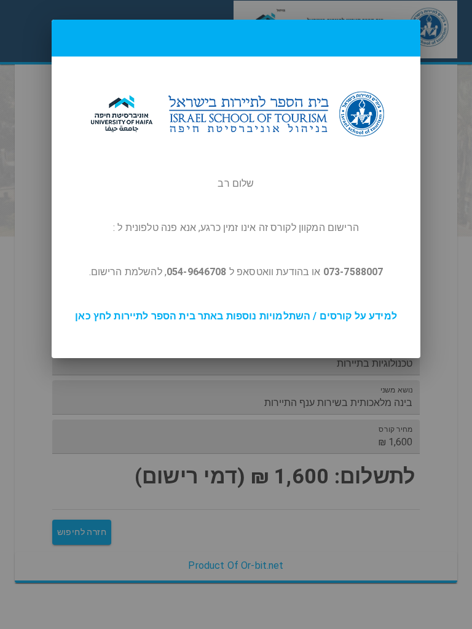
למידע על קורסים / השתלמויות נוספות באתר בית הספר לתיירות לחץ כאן (236, 316)
